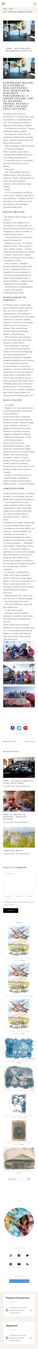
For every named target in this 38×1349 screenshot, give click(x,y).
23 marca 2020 (8, 822)
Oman (11, 9)
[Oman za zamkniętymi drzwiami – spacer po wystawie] (19, 801)
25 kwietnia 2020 (9, 786)
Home (5, 9)
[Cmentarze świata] (19, 837)
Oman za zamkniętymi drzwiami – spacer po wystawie (15, 817)
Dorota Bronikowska (18, 723)
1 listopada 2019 (8, 854)
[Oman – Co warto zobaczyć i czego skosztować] (19, 767)
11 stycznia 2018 (19, 733)
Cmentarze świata (13, 850)
